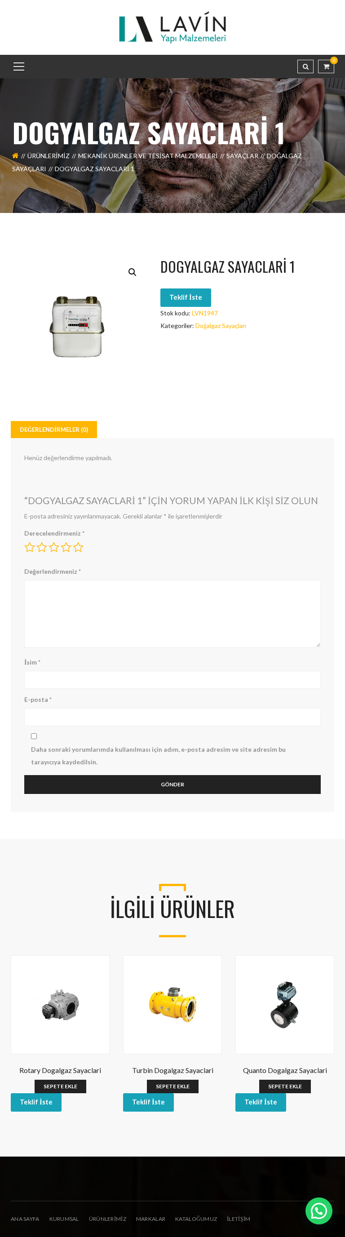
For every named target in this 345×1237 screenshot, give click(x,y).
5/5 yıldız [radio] (78, 547)
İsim (32, 662)
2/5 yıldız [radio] (41, 547)
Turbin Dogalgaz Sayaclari (172, 1070)
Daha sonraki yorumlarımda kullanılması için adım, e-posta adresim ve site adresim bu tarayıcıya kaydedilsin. (158, 755)
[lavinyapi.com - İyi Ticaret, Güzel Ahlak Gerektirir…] (172, 27)
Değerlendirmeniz (52, 571)
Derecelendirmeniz (54, 533)
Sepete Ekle (60, 1086)
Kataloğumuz (196, 1218)
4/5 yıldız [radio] (66, 547)
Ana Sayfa (25, 1218)
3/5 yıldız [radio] (54, 547)
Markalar (150, 1218)
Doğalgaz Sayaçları (220, 325)
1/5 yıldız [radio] (29, 547)
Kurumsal (64, 1218)
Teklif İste (185, 297)
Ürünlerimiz (48, 156)
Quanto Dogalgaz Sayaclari (285, 1070)
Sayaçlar (242, 156)
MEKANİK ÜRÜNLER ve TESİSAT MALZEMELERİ (148, 156)
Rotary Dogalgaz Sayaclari (60, 1070)
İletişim (238, 1218)
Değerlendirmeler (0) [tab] (54, 429)
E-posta (38, 699)
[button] (132, 272)
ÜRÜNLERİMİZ (107, 1218)
